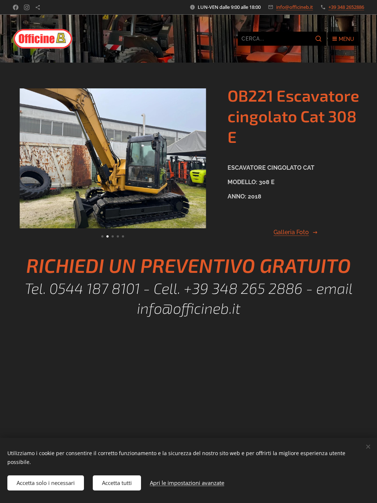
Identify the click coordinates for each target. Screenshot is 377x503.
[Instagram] (26, 7)
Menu (346, 39)
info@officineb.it (294, 7)
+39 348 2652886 (346, 7)
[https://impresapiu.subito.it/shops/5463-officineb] (37, 7)
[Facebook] (15, 7)
